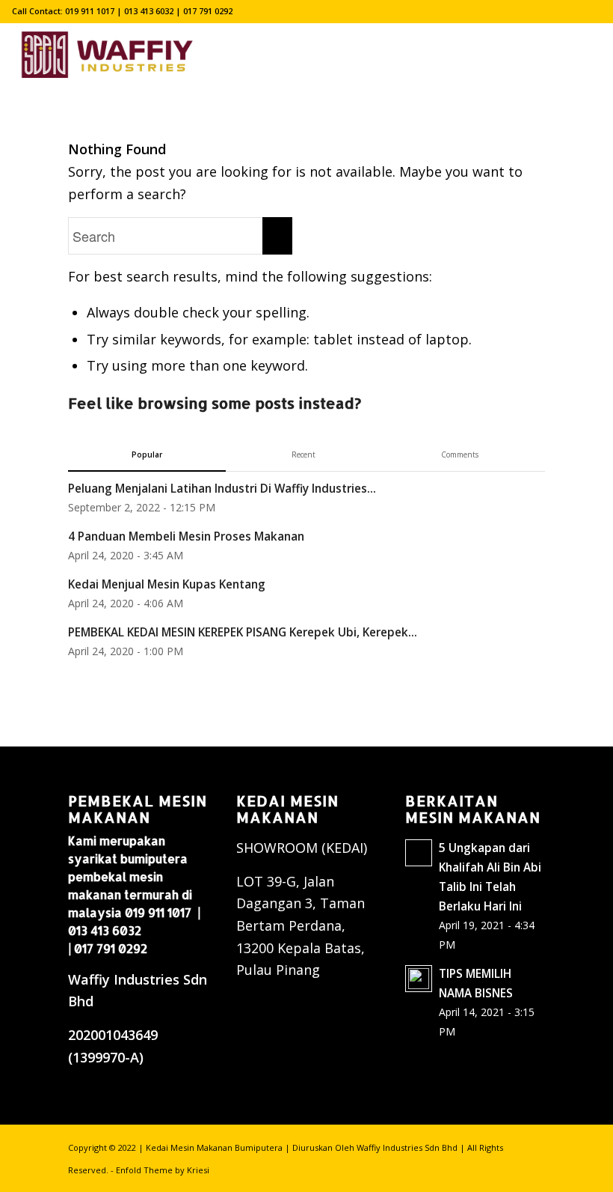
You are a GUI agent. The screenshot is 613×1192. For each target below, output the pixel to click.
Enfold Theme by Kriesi (162, 1170)
